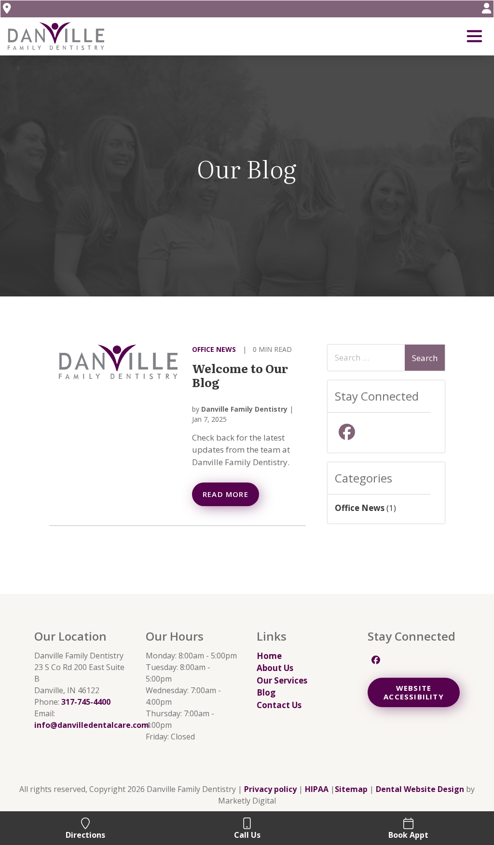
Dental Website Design (420, 789)
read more (225, 494)
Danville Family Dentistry (244, 409)
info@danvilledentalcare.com (91, 725)
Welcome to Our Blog (240, 375)
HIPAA (317, 789)
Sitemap (351, 789)
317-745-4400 (85, 702)
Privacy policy (270, 789)
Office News (214, 349)
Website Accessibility (414, 692)
